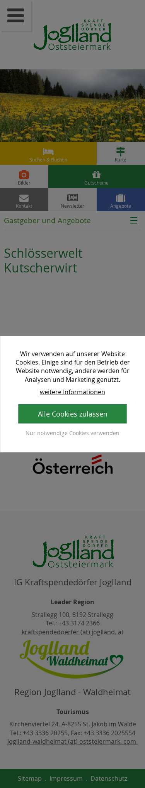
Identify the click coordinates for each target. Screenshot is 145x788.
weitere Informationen (72, 392)
